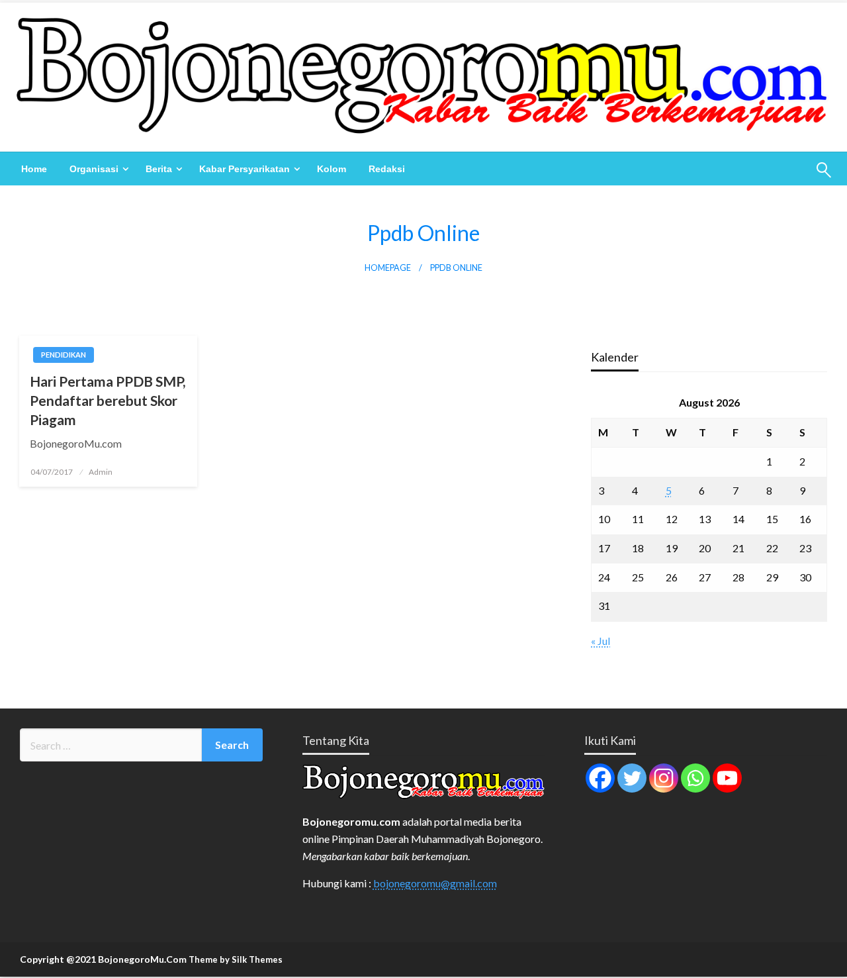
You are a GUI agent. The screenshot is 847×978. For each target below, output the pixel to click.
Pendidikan (63, 354)
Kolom (331, 169)
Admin (100, 472)
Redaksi (387, 169)
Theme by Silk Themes (236, 959)
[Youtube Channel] (727, 778)
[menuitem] (34, 168)
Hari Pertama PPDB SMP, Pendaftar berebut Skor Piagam (107, 400)
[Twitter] (631, 778)
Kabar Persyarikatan (244, 169)
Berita (159, 169)
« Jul (600, 640)
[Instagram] (663, 778)
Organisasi (93, 169)
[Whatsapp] (695, 778)
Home (34, 169)
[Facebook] (600, 778)
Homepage (388, 268)
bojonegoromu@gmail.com (435, 883)
